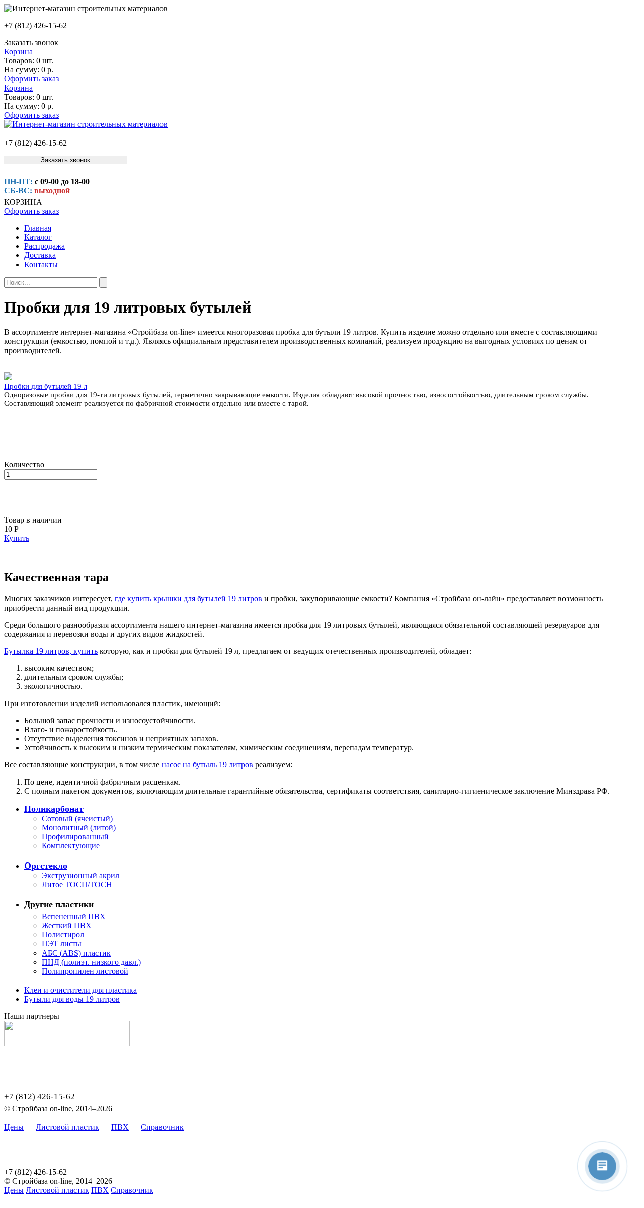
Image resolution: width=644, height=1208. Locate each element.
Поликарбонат (54, 809)
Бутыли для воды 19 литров (72, 999)
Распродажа (44, 246)
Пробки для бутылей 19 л (45, 386)
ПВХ (120, 1127)
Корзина (18, 51)
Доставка (40, 255)
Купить (16, 538)
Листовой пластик (67, 1127)
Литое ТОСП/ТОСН (77, 884)
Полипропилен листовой (85, 971)
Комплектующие (71, 845)
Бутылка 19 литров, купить (51, 651)
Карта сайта (216, 1127)
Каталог (38, 237)
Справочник (162, 1127)
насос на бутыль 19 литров (207, 764)
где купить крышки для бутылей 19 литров (188, 598)
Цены (14, 1127)
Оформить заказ (31, 78)
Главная (37, 228)
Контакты (41, 264)
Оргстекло (45, 865)
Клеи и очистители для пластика (80, 990)
